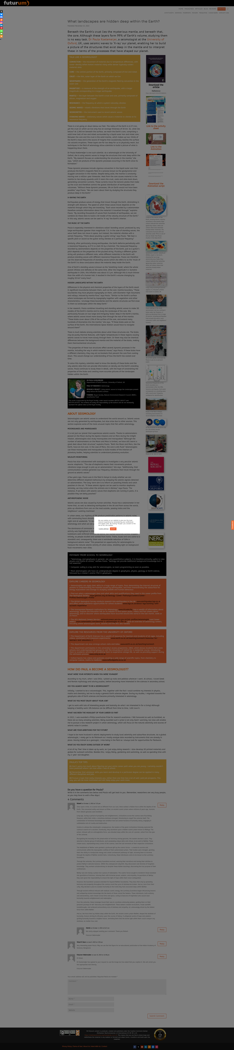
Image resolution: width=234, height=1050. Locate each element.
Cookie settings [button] (104, 529)
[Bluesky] (1, 14)
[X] (1, 11)
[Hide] (0, 39)
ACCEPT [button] (113, 529)
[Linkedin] (1, 25)
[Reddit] (1, 19)
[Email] (1, 33)
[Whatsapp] (1, 30)
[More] (1, 36)
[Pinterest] (1, 28)
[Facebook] (1, 17)
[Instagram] (1, 22)
